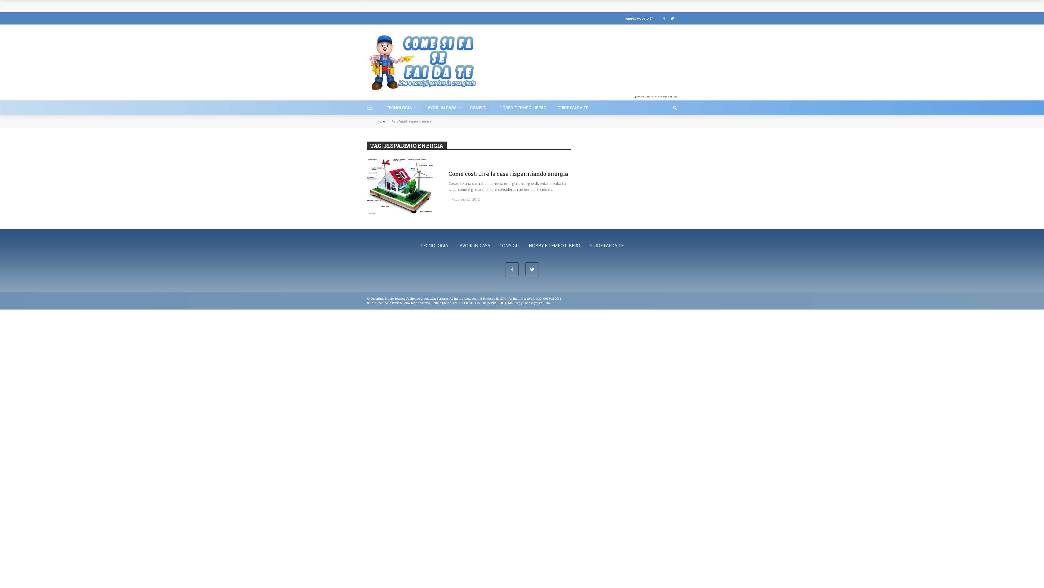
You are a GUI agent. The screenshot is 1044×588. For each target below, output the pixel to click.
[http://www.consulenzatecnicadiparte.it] (479, 298)
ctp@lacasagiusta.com (533, 303)
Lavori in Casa (440, 107)
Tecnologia (399, 107)
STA (503, 298)
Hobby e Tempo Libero (522, 107)
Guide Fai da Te (572, 107)
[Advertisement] (633, 61)
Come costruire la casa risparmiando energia (508, 173)
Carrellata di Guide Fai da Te (391, 162)
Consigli (479, 107)
